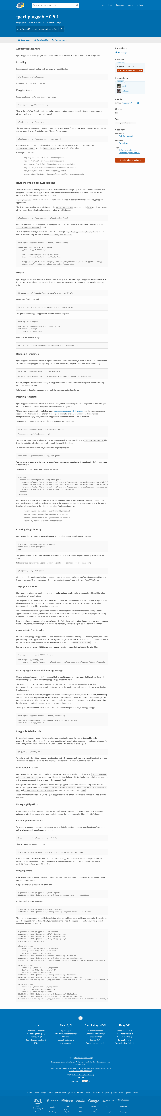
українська (71, 1093)
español (37, 1093)
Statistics (65, 1037)
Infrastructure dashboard (65, 1033)
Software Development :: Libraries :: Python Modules (129, 151)
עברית (121, 1093)
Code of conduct (123, 1037)
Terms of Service (123, 1030)
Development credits (94, 1043)
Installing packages (35, 1030)
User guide (35, 1037)
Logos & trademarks (66, 1040)
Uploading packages (35, 1033)
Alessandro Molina (129, 103)
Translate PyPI (94, 1037)
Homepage (122, 52)
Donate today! (80, 1064)
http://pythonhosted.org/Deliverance (68, 411)
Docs (110, 5)
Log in (130, 5)
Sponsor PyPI (95, 1040)
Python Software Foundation (79, 1071)
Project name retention (35, 1040)
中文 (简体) (96, 1093)
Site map (80, 1077)
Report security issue (124, 1033)
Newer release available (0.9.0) (130, 70)
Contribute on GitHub (94, 1033)
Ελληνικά (80, 1093)
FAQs (36, 1043)
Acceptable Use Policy (123, 1043)
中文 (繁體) (105, 1093)
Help (103, 5)
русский (114, 1093)
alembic (70, 814)
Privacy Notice (123, 1040)
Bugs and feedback (95, 1030)
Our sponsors (65, 1043)
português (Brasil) (60, 1093)
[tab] (24, 40)
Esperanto (128, 1093)
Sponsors (120, 5)
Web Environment (126, 136)
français (43, 1093)
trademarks (102, 1068)
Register (139, 5)
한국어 (135, 1093)
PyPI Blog (64, 1030)
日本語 (50, 1093)
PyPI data (120, 63)
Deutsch (87, 1093)
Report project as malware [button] (130, 160)
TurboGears (123, 143)
